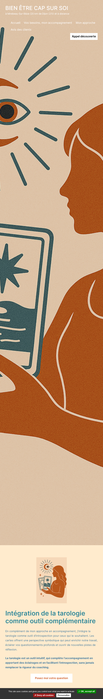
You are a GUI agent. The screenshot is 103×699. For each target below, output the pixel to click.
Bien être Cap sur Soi (36, 8)
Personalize (64, 695)
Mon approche (85, 22)
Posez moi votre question (51, 678)
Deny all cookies (45, 695)
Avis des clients (21, 29)
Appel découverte (84, 36)
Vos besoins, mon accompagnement (48, 22)
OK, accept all (87, 691)
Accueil (15, 22)
